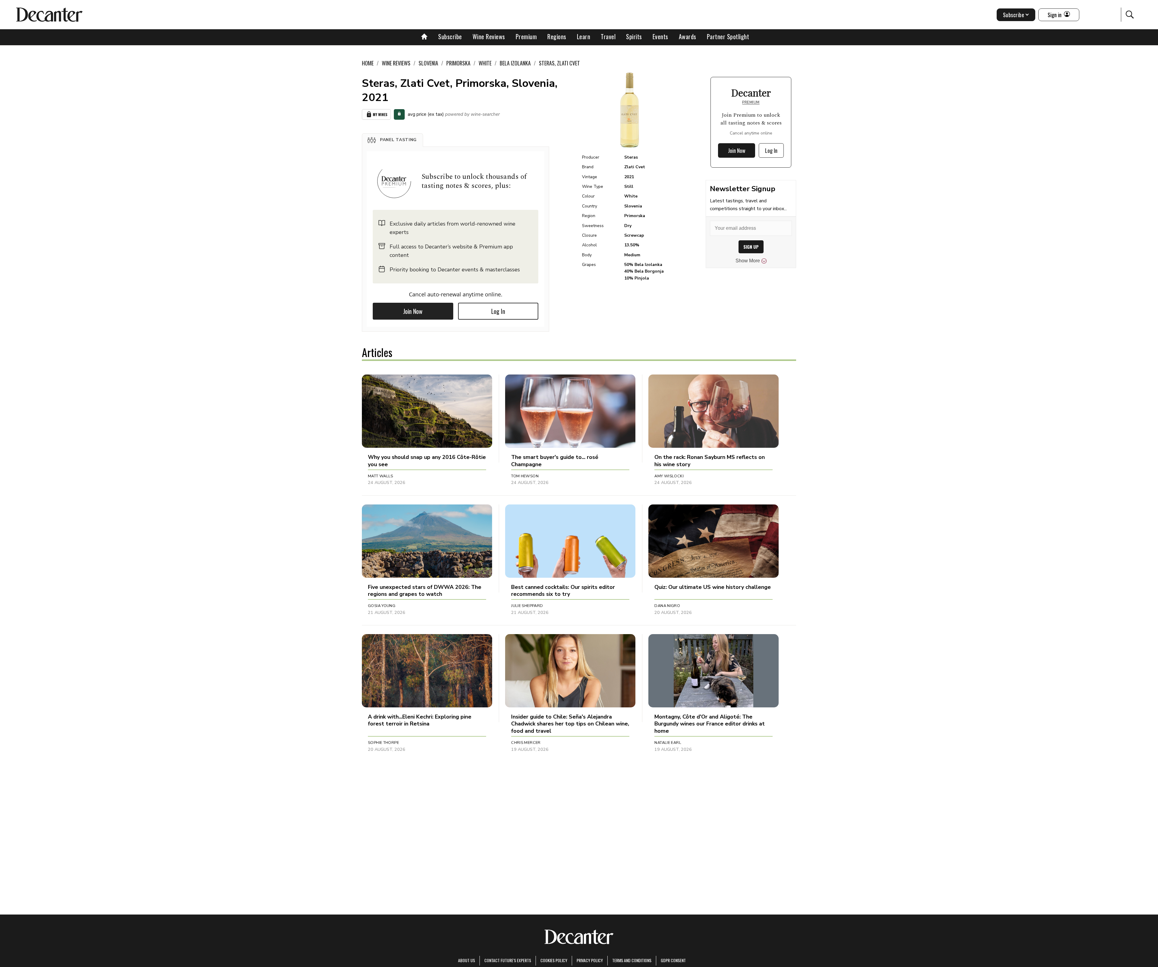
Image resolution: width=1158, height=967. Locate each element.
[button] (392, 140)
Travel (608, 36)
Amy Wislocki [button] (669, 476)
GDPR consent (673, 960)
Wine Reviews (489, 36)
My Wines (380, 114)
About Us (466, 960)
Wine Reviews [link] (396, 63)
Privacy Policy (590, 960)
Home (368, 63)
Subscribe (450, 36)
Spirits (634, 36)
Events (660, 36)
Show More (748, 260)
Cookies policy (553, 960)
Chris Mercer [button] (526, 742)
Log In (498, 311)
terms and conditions (631, 960)
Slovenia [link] (428, 63)
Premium (526, 36)
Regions (556, 36)
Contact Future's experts (507, 960)
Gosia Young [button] (381, 605)
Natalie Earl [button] (667, 742)
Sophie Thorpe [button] (383, 742)
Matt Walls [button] (380, 476)
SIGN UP (751, 247)
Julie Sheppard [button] (527, 605)
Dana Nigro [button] (667, 605)
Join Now (412, 311)
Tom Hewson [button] (525, 476)
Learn (583, 36)
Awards (687, 36)
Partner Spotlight (728, 36)
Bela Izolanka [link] (515, 63)
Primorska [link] (458, 63)
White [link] (485, 63)
